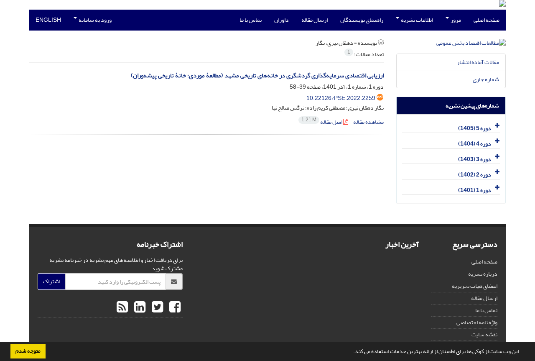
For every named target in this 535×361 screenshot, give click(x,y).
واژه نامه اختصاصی (476, 322)
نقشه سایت (484, 334)
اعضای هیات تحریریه (474, 286)
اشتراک (51, 281)
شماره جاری (486, 79)
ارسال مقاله (314, 20)
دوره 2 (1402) (474, 174)
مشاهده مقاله (368, 122)
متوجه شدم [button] (28, 351)
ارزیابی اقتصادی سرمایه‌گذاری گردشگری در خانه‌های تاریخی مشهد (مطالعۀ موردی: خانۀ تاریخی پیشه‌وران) (257, 75)
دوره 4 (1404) (474, 143)
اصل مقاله (322, 122)
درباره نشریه (482, 273)
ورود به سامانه (95, 20)
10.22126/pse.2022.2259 (340, 98)
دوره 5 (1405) (474, 128)
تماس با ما (250, 20)
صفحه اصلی (486, 20)
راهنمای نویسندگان (361, 20)
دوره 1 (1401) (474, 190)
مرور (455, 20)
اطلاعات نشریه (416, 20)
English (48, 20)
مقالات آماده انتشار (478, 62)
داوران (281, 20)
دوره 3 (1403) (474, 159)
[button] (351, 352)
